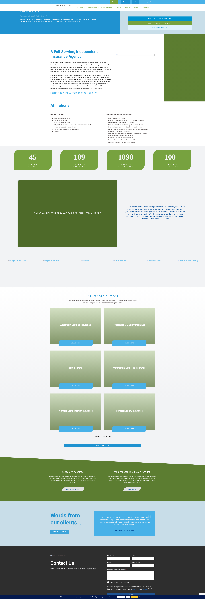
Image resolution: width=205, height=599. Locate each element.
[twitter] (150, 1)
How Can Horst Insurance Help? (117, 569)
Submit (131, 594)
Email (109, 562)
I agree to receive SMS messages (119, 582)
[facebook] (144, 1)
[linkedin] (147, 1)
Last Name (135, 555)
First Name (110, 555)
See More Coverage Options (102, 437)
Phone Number (136, 562)
